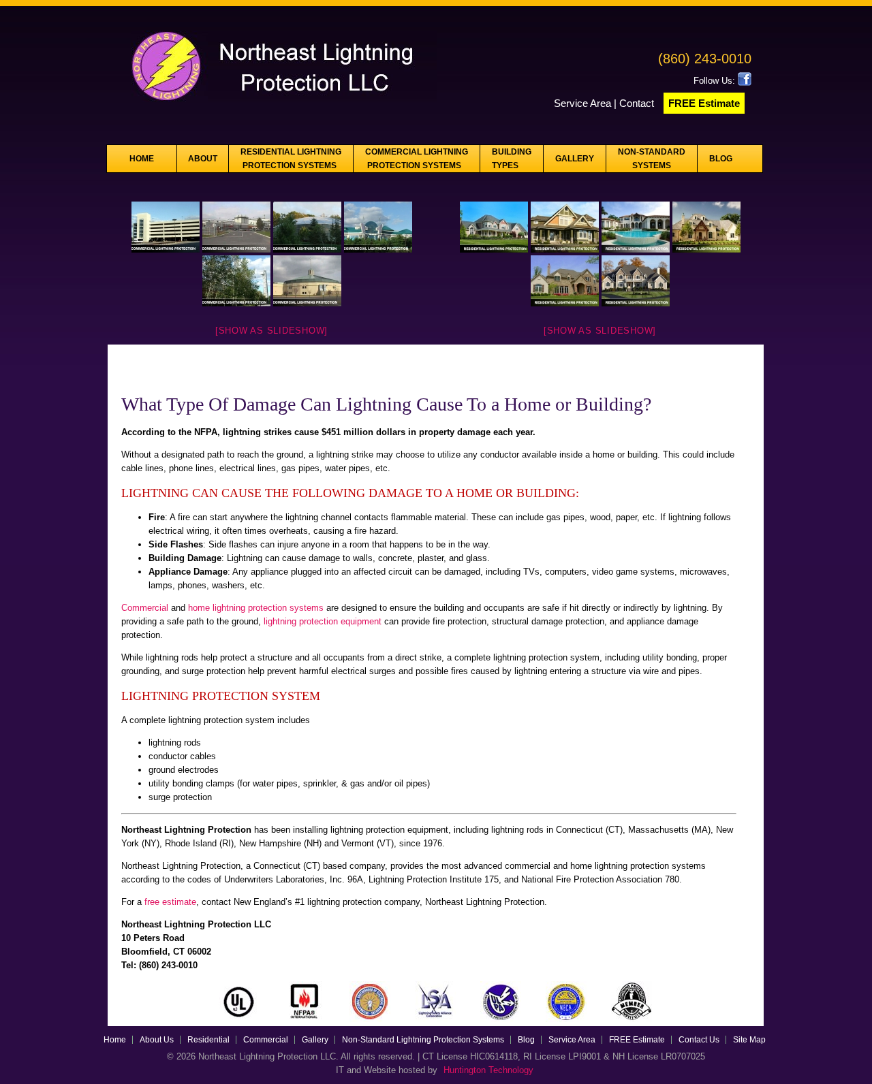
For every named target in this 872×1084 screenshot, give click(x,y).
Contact (638, 103)
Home (141, 158)
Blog (720, 158)
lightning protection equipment (323, 621)
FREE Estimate (704, 103)
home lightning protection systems (256, 608)
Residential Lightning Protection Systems (290, 158)
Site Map (749, 1040)
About (202, 158)
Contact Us (699, 1040)
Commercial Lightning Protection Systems (416, 158)
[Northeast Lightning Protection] (272, 106)
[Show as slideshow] (271, 330)
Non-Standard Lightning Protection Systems (423, 1040)
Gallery (574, 158)
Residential (208, 1040)
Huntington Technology (488, 1070)
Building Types (511, 158)
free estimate (170, 902)
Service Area (582, 103)
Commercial (146, 608)
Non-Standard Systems (651, 158)
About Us (157, 1040)
